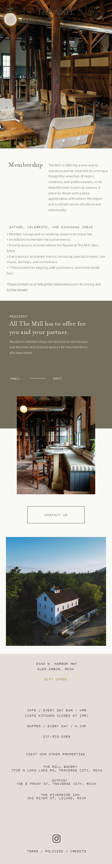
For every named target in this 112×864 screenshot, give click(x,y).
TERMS (32, 851)
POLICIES (54, 851)
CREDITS (78, 851)
